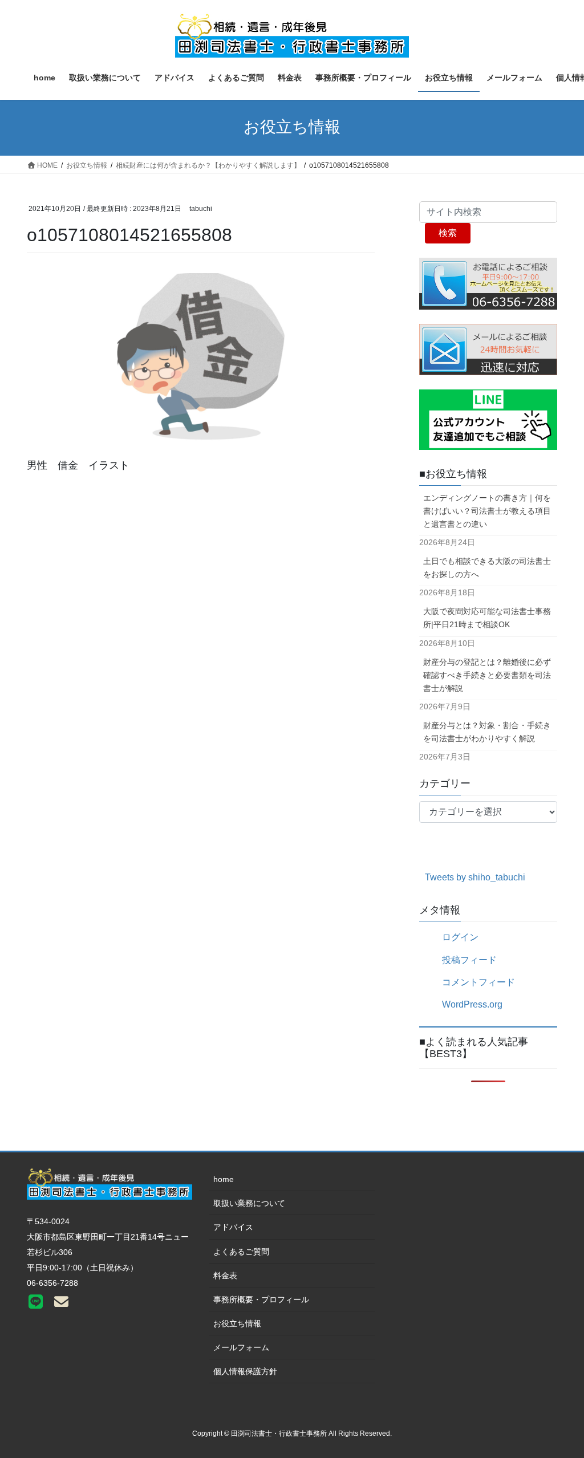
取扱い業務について (249, 1203)
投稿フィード (469, 960)
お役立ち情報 (237, 1323)
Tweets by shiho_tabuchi (475, 877)
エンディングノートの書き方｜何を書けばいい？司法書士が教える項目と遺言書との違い (487, 511)
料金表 (225, 1275)
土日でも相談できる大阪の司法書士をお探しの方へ (487, 568)
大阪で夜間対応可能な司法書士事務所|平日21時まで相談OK (487, 618)
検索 (448, 233)
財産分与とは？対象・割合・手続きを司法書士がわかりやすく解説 (487, 732)
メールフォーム (241, 1347)
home (223, 1179)
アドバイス (233, 1227)
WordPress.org (472, 1004)
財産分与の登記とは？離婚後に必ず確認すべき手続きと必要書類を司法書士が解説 (487, 675)
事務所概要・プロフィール (261, 1299)
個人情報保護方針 (245, 1371)
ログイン (460, 937)
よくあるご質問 (241, 1251)
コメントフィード (478, 982)
